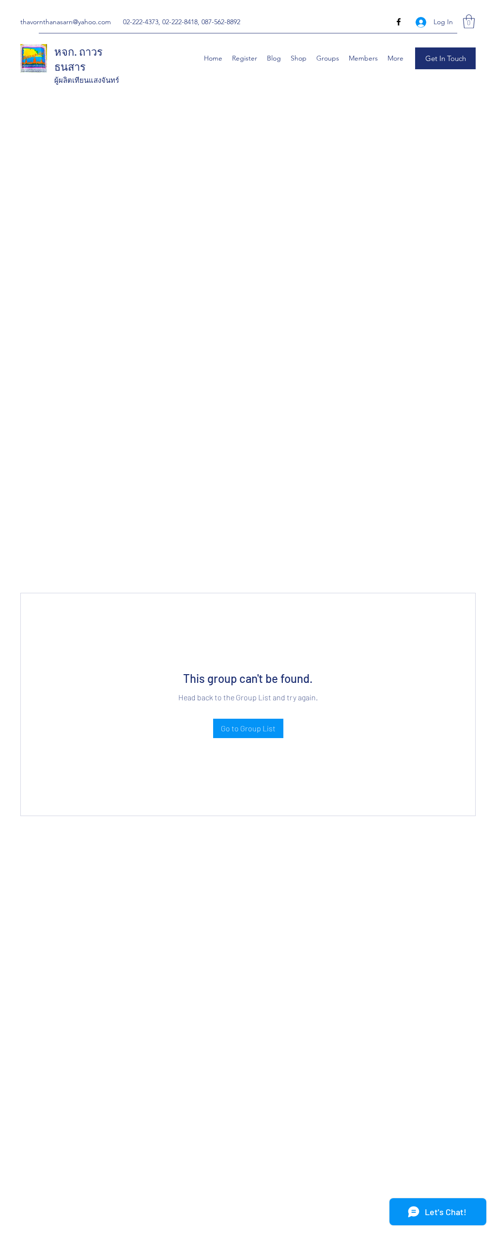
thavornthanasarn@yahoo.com (65, 21)
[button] (469, 22)
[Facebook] (398, 22)
